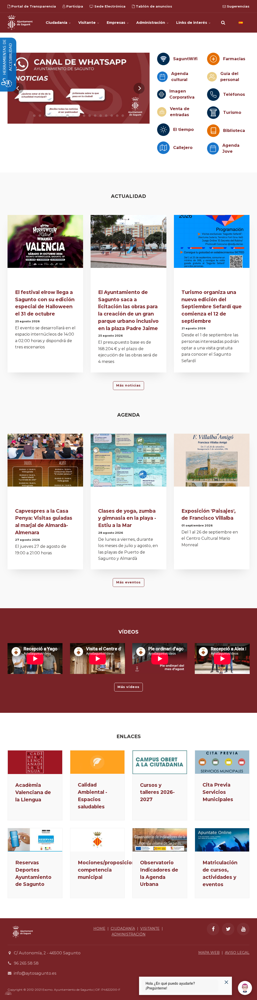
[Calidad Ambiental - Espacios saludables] (97, 762)
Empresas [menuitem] (116, 22)
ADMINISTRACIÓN (129, 934)
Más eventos (128, 582)
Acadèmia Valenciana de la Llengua (33, 792)
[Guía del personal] (212, 77)
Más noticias (128, 385)
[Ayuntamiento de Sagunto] (20, 23)
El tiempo (183, 129)
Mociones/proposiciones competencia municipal (109, 870)
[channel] (79, 88)
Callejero (182, 147)
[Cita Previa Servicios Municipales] (222, 762)
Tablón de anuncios (153, 6)
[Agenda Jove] (213, 148)
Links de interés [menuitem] (192, 22)
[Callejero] (163, 147)
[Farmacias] (213, 59)
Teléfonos (234, 94)
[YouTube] (243, 929)
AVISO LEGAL (237, 952)
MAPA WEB (209, 952)
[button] (223, 23)
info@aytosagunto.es (35, 973)
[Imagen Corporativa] (161, 94)
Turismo (232, 112)
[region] (79, 88)
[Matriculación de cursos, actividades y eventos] (222, 840)
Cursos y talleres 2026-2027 (157, 792)
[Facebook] (213, 929)
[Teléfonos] (213, 94)
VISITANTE (150, 928)
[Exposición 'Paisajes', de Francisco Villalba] (211, 460)
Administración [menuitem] (151, 22)
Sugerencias (237, 6)
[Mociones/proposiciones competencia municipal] (97, 840)
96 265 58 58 (26, 963)
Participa (74, 6)
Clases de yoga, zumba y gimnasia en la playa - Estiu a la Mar (127, 518)
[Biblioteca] (213, 130)
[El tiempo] (163, 129)
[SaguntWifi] (163, 59)
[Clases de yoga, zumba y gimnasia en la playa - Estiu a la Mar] (128, 460)
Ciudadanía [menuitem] (57, 22)
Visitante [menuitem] (87, 22)
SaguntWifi (185, 58)
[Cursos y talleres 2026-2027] (160, 762)
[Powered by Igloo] (7, 993)
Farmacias (234, 58)
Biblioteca (234, 130)
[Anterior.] (18, 88)
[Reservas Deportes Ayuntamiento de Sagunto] (35, 840)
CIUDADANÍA (123, 928)
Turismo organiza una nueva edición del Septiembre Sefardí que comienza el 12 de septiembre (211, 306)
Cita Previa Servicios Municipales (218, 792)
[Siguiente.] (139, 88)
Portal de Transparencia (33, 6)
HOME (99, 928)
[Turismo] (213, 112)
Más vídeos (128, 687)
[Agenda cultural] (162, 76)
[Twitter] (228, 929)
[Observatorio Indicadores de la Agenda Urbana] (160, 840)
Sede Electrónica (109, 6)
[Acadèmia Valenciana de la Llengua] (35, 762)
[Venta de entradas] (161, 111)
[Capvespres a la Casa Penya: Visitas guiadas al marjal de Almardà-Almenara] (45, 460)
